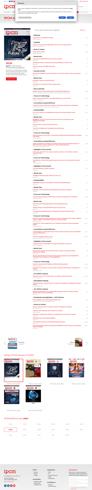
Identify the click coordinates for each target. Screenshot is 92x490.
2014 (10, 435)
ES (84, 12)
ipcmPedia (14, 12)
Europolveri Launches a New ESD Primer (44, 80)
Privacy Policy (73, 488)
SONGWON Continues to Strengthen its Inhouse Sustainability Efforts (51, 182)
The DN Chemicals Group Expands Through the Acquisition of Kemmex (52, 243)
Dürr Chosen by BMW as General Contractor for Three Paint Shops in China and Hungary (57, 73)
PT (86, 12)
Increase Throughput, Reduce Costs (42, 236)
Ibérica (49, 476)
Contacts (77, 1)
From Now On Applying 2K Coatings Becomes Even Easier (48, 128)
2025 (25, 424)
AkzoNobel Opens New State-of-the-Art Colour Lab (46, 175)
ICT (49, 473)
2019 (24, 430)
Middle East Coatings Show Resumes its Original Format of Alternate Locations (54, 314)
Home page (7, 12)
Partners (36, 473)
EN (77, 12)
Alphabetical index (38, 481)
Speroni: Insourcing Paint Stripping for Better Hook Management (50, 264)
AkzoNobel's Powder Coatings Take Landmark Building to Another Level (52, 62)
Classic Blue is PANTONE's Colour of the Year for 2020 (47, 58)
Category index (37, 483)
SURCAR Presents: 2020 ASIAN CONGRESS (44, 318)
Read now (82, 30)
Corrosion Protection (52, 475)
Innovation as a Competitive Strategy (43, 37)
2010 (67, 435)
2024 (39, 424)
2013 (24, 435)
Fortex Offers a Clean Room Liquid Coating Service (47, 84)
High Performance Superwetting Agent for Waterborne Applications (51, 91)
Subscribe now (11, 78)
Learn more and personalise (25, 17)
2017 (53, 430)
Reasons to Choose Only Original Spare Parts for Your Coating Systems (52, 44)
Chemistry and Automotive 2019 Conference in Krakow (48, 310)
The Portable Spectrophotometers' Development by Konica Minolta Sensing (53, 211)
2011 (53, 435)
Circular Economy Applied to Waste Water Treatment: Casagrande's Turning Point (55, 196)
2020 (10, 430)
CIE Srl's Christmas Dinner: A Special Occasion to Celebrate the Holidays (52, 306)
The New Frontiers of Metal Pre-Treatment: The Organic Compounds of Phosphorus (55, 105)
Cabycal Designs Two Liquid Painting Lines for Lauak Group (49, 207)
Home (5, 20)
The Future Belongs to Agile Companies (44, 168)
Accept (70, 17)
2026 (10, 424)
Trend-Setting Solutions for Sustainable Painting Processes (49, 321)
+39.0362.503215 (10, 481)
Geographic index (37, 484)
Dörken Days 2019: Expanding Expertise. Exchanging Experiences (50, 203)
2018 (39, 430)
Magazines (9, 20)
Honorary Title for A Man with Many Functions (45, 124)
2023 (53, 424)
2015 (81, 430)
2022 (67, 424)
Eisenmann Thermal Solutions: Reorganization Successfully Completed (52, 189)
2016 (67, 430)
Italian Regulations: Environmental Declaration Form (47, 299)
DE (82, 12)
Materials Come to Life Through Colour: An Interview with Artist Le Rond (52, 276)
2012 (39, 435)
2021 (81, 424)
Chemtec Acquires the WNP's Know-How (44, 66)
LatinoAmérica (51, 478)
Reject (62, 17)
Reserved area (84, 1)
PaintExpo (50, 484)
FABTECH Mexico (52, 486)
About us (36, 472)
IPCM (13, 20)
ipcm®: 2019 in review (39, 51)
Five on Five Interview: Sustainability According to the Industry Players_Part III (54, 112)
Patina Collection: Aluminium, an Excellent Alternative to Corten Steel (52, 98)
